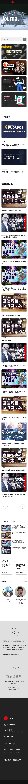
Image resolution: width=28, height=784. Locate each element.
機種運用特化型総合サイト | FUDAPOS (20, 566)
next (23, 506)
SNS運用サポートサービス (6, 565)
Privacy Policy (18, 749)
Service (5, 749)
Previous (21, 581)
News (11, 752)
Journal (11, 749)
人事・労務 (19, 572)
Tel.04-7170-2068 (7, 759)
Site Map (17, 752)
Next (25, 581)
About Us (5, 752)
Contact (2, 2)
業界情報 (4, 572)
